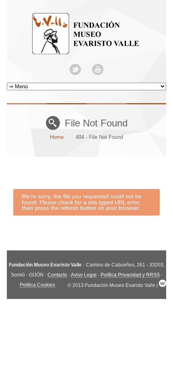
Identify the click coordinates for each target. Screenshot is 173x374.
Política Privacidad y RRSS (130, 274)
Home (57, 137)
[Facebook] (86, 69)
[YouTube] (97, 69)
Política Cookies (37, 285)
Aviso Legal (84, 274)
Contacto (57, 274)
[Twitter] (75, 69)
